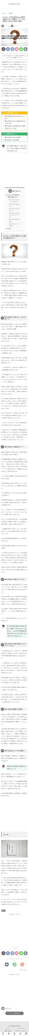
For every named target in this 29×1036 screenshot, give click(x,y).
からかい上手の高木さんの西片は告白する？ (14, 196)
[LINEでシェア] (21, 49)
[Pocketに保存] (17, 49)
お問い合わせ (8, 1031)
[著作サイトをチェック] (7, 964)
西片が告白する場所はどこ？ (14, 205)
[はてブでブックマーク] (12, 49)
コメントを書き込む (14, 1013)
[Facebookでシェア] (8, 49)
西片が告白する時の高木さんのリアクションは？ (14, 215)
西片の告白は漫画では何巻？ (14, 220)
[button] (26, 49)
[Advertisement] (14, 170)
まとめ (9, 228)
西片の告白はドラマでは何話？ (14, 224)
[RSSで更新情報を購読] (22, 964)
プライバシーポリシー (21, 1031)
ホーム (8, 1028)
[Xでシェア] (3, 49)
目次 (13, 191)
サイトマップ (21, 1028)
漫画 (4, 910)
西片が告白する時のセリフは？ (14, 209)
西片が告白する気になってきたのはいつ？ (14, 200)
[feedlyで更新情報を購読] (14, 964)
